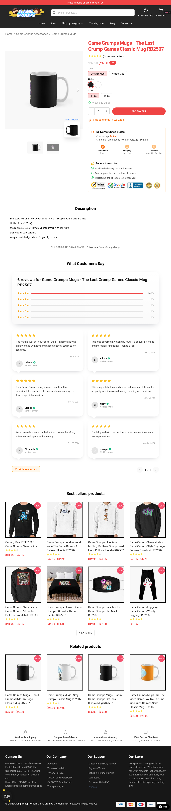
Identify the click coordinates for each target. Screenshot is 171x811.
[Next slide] (77, 90)
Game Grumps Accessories (32, 34)
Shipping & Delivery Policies (102, 763)
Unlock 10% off (7, 796)
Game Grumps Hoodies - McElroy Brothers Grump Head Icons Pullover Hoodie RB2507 (106, 546)
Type (90, 68)
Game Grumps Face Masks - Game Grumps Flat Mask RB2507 (104, 611)
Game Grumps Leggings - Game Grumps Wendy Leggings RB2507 (144, 611)
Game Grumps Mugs (64, 34)
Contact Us (94, 777)
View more (85, 633)
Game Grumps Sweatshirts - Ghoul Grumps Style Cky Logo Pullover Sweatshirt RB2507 (147, 546)
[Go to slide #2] (53, 148)
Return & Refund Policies (101, 773)
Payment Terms (97, 768)
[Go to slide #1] (35, 148)
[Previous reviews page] (140, 470)
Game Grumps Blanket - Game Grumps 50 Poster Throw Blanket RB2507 (64, 611)
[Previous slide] (10, 90)
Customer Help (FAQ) (99, 782)
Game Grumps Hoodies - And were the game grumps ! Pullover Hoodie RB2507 (64, 546)
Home (8, 34)
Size (90, 90)
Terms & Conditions (57, 768)
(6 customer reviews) (114, 56)
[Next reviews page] (156, 470)
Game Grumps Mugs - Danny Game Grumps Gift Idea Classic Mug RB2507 (105, 699)
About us (52, 763)
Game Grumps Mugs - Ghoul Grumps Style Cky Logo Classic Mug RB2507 (22, 699)
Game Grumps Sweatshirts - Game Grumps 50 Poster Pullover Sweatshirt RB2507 (21, 611)
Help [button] (165, 807)
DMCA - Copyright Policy (59, 777)
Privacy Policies (55, 773)
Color (91, 79)
